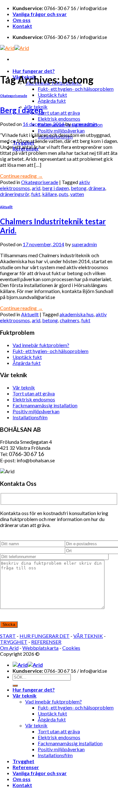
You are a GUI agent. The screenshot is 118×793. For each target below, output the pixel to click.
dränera (96, 188)
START (8, 636)
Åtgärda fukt (52, 101)
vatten (77, 194)
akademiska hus (76, 314)
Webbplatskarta (40, 648)
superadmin (84, 124)
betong (79, 188)
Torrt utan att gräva (59, 113)
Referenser (26, 767)
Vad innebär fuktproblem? (41, 345)
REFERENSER (46, 642)
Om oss (22, 20)
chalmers (69, 320)
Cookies (71, 648)
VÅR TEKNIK (88, 636)
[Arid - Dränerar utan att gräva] (14, 48)
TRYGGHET (13, 642)
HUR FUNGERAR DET (45, 636)
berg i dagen (55, 188)
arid (36, 188)
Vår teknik (24, 387)
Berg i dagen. (22, 110)
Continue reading (21, 176)
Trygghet (23, 761)
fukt (35, 194)
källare (49, 194)
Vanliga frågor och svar (40, 14)
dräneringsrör (14, 194)
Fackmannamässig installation (45, 405)
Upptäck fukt (52, 95)
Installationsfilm (30, 417)
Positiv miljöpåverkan (61, 130)
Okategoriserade (13, 96)
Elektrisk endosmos (59, 119)
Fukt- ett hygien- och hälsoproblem (76, 89)
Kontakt (22, 26)
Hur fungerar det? (34, 71)
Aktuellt (6, 207)
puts (63, 194)
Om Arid (9, 648)
